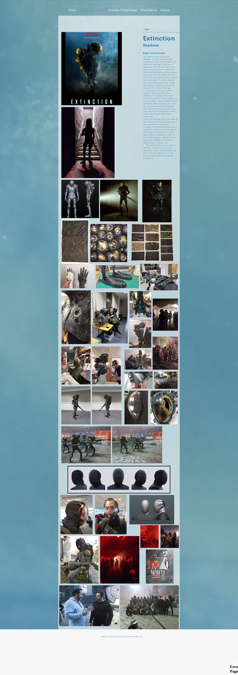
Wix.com (139, 636)
